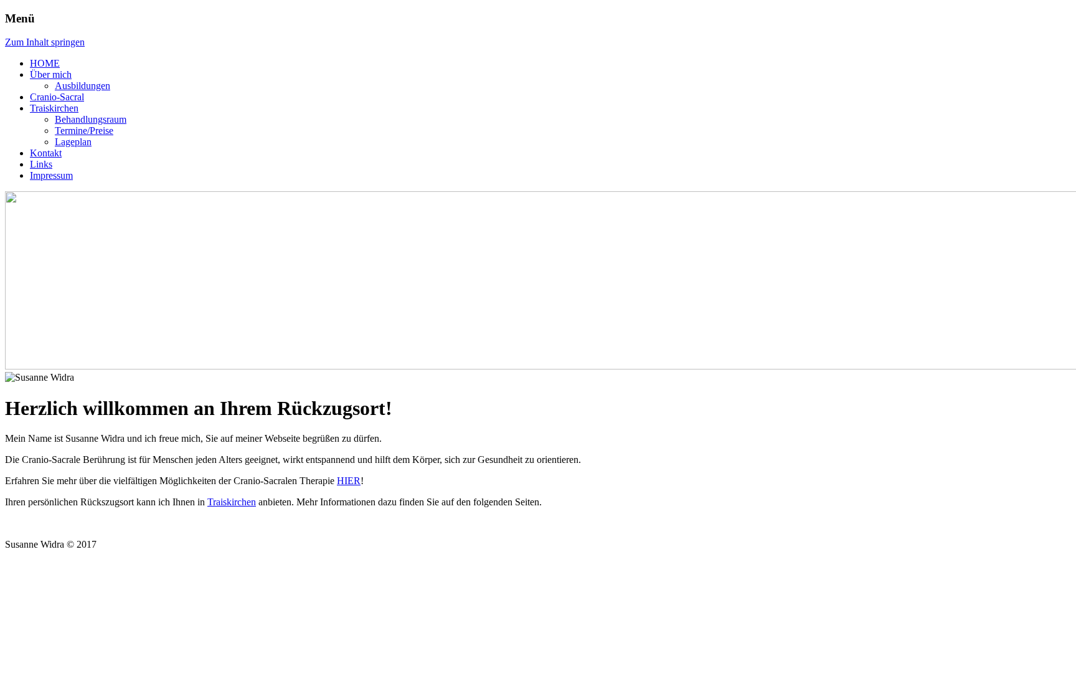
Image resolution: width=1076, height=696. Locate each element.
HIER (349, 480)
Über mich (51, 74)
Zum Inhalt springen (45, 42)
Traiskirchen (54, 108)
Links (41, 164)
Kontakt (46, 153)
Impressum (51, 175)
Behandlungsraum (90, 119)
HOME (45, 63)
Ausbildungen (82, 85)
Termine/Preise (84, 130)
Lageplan (73, 141)
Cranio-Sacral (57, 97)
